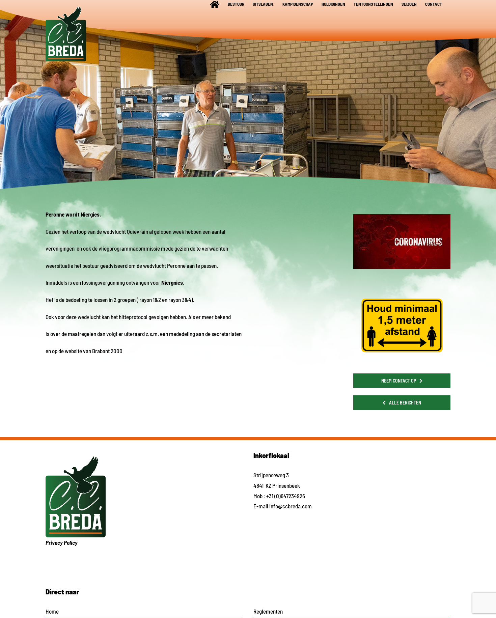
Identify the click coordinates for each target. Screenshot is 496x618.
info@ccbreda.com (290, 506)
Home (52, 611)
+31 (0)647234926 (285, 496)
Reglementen (268, 611)
